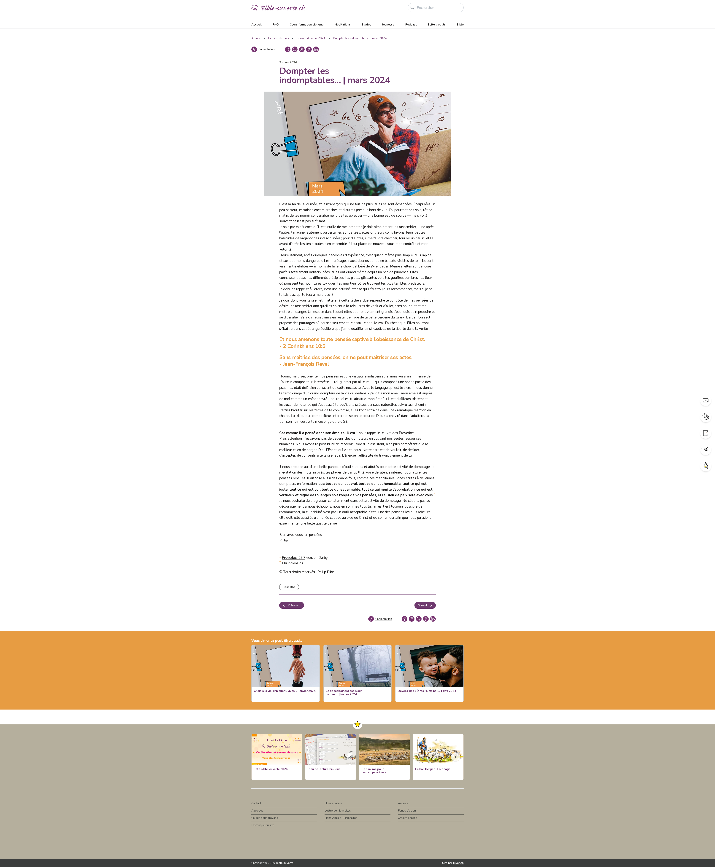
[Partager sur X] (302, 49)
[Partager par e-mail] (295, 49)
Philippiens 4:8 (293, 563)
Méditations (342, 25)
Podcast (411, 25)
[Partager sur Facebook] (309, 49)
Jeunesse (388, 25)
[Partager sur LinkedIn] (316, 49)
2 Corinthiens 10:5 (304, 346)
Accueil (256, 25)
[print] (287, 49)
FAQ (276, 25)
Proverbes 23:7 (293, 557)
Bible (460, 25)
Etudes (366, 25)
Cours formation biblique (306, 25)
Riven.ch (458, 863)
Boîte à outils (437, 25)
